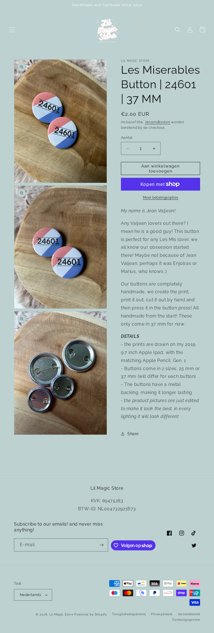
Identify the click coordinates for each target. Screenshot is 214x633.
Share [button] (133, 434)
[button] (12, 30)
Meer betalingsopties (160, 197)
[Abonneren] (102, 544)
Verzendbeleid (189, 614)
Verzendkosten (157, 122)
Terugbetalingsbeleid (129, 614)
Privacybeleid (161, 614)
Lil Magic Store (61, 614)
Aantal (126, 138)
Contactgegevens (186, 620)
